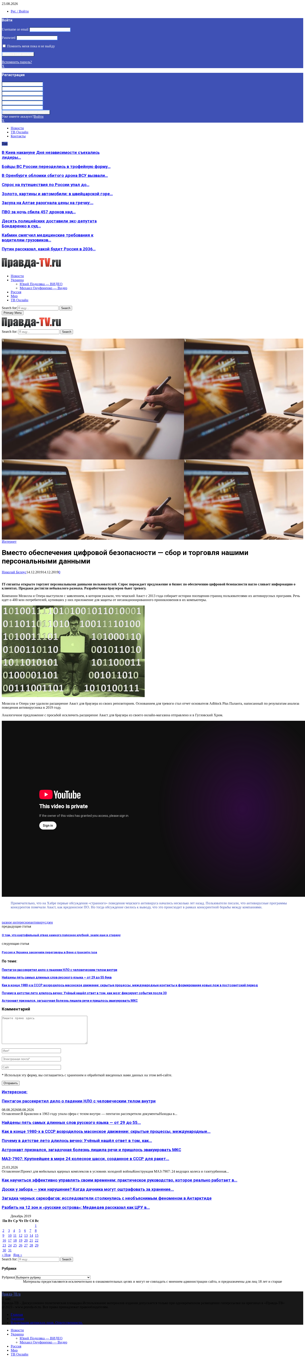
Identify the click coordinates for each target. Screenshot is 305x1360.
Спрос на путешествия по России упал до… (45, 184)
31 (10, 1250)
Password (8, 38)
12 (20, 1235)
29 (36, 1245)
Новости (17, 128)
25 (15, 1245)
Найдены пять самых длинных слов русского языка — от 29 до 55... (71, 1122)
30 (4, 1250)
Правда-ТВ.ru (11, 1294)
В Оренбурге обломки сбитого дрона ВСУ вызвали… (55, 175)
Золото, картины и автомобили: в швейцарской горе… (57, 193)
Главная (17, 1314)
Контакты (18, 136)
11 (15, 1235)
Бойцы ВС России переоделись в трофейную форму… (56, 166)
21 (31, 1240)
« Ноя (6, 1255)
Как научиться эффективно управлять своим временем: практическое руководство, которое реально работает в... (119, 1180)
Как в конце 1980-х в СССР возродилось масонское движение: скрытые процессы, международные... (106, 1131)
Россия (16, 292)
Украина (17, 280)
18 (15, 1240)
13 (26, 1235)
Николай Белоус (14, 572)
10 (10, 1235)
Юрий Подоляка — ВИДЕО (41, 284)
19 (20, 1240)
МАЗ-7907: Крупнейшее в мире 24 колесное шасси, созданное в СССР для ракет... (85, 1158)
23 (4, 1245)
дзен (49, 922)
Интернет (9, 541)
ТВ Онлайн (19, 132)
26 (20, 1245)
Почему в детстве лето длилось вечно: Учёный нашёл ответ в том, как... (77, 1140)
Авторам (17, 1318)
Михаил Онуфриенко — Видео (43, 288)
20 (26, 1240)
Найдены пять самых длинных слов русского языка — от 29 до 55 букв (57, 977)
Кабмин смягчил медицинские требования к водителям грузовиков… (47, 238)
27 (26, 1245)
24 (10, 1245)
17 (10, 1240)
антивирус (38, 922)
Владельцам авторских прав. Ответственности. (47, 1322)
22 (36, 1240)
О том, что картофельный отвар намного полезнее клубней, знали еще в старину (61, 935)
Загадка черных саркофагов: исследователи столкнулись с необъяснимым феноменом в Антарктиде (107, 1198)
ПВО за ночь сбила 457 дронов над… (39, 212)
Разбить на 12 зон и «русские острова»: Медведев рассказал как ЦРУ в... (76, 1207)
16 (4, 1240)
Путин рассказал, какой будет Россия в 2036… (49, 249)
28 (31, 1245)
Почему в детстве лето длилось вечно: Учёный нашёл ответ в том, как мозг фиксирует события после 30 (84, 993)
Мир (14, 296)
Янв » (17, 1255)
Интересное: (14, 1092)
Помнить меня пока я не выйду (30, 46)
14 (31, 1235)
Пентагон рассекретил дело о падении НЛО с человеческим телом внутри (59, 970)
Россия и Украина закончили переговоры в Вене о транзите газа (49, 952)
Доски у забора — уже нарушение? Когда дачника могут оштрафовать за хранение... (88, 1189)
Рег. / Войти (20, 11)
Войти (39, 116)
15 (36, 1235)
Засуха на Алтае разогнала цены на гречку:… (47, 202)
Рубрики (8, 1277)
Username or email (15, 29)
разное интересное (16, 922)
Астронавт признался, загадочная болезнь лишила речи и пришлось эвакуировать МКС (70, 1000)
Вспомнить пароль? (17, 62)
